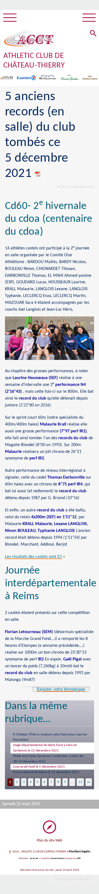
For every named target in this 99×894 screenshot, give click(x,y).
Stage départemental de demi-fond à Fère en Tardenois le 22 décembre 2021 (45, 747)
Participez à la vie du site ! (73, 879)
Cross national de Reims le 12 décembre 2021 (46, 772)
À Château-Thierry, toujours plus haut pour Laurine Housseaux (50, 737)
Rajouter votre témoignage (61, 689)
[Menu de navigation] (10, 18)
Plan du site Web (49, 840)
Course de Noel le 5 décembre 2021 (39, 766)
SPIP (79, 858)
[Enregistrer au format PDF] (38, 173)
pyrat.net (34, 858)
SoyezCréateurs (57, 858)
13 (80, 782)
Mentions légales (79, 851)
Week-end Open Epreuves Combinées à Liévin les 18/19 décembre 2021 (48, 758)
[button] (93, 33)
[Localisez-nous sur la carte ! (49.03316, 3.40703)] (49, 827)
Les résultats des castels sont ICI (33, 557)
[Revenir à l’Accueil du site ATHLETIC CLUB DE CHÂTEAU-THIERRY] (28, 39)
